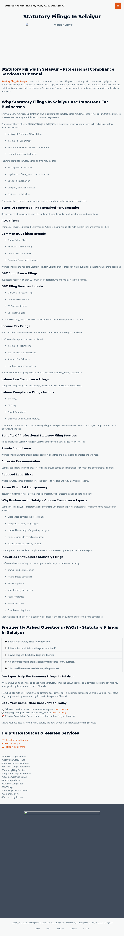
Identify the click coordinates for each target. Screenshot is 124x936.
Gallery (86, 928)
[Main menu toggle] (118, 6)
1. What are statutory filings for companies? (29, 641)
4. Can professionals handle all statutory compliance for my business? (41, 661)
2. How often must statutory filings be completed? (32, 648)
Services (60, 928)
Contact (73, 928)
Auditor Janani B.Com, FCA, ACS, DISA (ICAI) (35, 5)
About (48, 928)
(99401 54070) (61, 709)
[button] (62, 641)
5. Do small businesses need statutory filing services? (33, 668)
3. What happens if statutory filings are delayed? (31, 654)
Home (37, 928)
